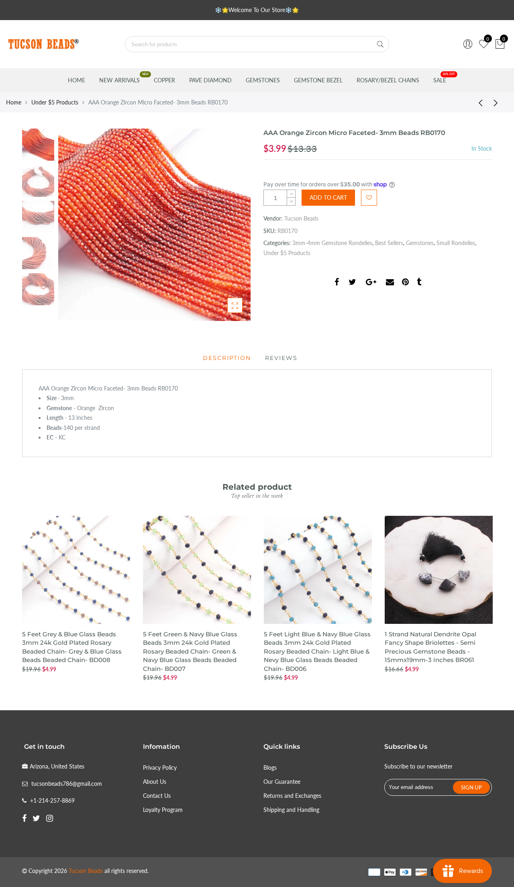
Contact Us (157, 795)
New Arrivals (119, 80)
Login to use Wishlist (369, 198)
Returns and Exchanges (292, 795)
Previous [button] (78, 224)
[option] (154, 225)
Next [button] (231, 224)
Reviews (281, 358)
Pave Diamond (210, 80)
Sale (439, 80)
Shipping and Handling (291, 809)
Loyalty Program (163, 809)
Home (76, 80)
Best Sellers (389, 242)
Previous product (478, 102)
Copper (164, 80)
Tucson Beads (301, 218)
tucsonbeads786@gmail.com (66, 783)
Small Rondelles (455, 242)
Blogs (270, 767)
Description (227, 358)
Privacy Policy (160, 767)
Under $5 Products (54, 102)
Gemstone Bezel (318, 80)
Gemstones (263, 80)
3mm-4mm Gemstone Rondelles (332, 242)
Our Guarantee (281, 781)
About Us (154, 781)
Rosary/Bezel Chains (388, 80)
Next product (498, 102)
